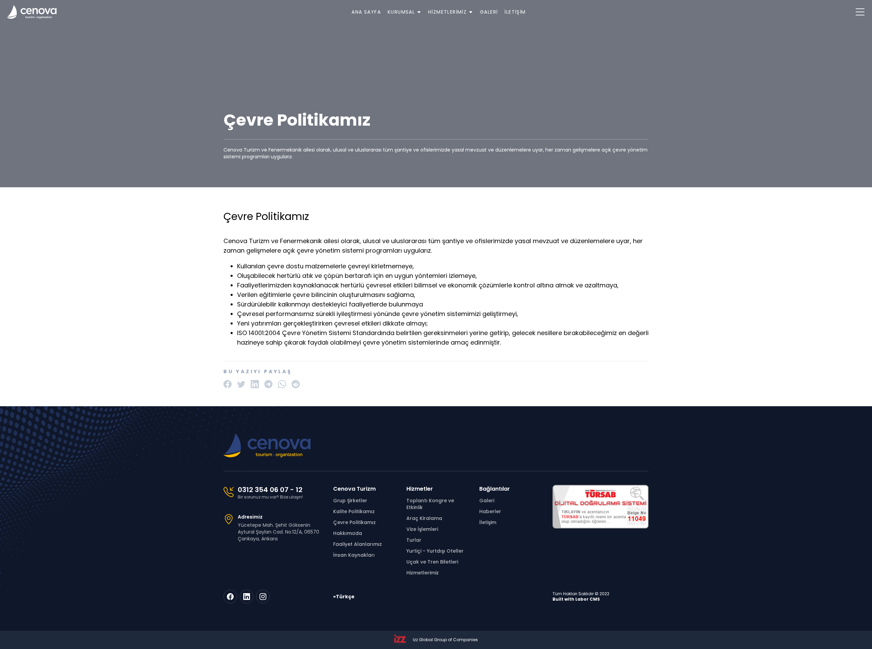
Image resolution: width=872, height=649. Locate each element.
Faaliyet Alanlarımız (357, 544)
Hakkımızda (347, 533)
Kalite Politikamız (354, 511)
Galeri (489, 12)
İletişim (515, 12)
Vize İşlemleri (422, 529)
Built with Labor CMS (576, 599)
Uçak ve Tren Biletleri (432, 561)
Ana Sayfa (366, 12)
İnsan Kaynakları (354, 555)
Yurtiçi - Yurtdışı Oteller (435, 551)
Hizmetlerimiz (448, 12)
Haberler (490, 511)
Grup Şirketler (350, 500)
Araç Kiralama (424, 518)
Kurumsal (402, 12)
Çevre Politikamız (354, 522)
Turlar (413, 540)
